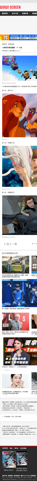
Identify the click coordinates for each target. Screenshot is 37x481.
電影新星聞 (11, 44)
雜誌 (11, 448)
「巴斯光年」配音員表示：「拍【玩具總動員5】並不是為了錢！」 (19, 432)
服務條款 (10, 475)
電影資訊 (5, 13)
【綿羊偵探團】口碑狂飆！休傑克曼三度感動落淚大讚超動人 (18, 406)
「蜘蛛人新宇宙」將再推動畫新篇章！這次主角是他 (15, 426)
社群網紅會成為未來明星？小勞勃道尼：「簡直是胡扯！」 (17, 408)
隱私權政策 (17, 475)
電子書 (16, 448)
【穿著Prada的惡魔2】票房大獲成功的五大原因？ (15, 404)
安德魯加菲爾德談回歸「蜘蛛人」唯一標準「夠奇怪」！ (17, 430)
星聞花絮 (25, 13)
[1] (34, 243)
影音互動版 (23, 448)
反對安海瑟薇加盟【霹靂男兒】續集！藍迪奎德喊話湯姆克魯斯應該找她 (15, 276)
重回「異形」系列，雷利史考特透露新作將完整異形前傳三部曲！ (15, 333)
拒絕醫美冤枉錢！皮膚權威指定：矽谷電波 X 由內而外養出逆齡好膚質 (15, 392)
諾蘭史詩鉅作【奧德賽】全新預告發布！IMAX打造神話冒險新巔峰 (19, 402)
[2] (36, 243)
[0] (32, 243)
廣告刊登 (4, 475)
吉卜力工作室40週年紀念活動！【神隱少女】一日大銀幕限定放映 (19, 428)
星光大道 (15, 13)
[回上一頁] (10, 244)
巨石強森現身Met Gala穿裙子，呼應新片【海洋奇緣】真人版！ (19, 410)
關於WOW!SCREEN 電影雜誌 (28, 475)
